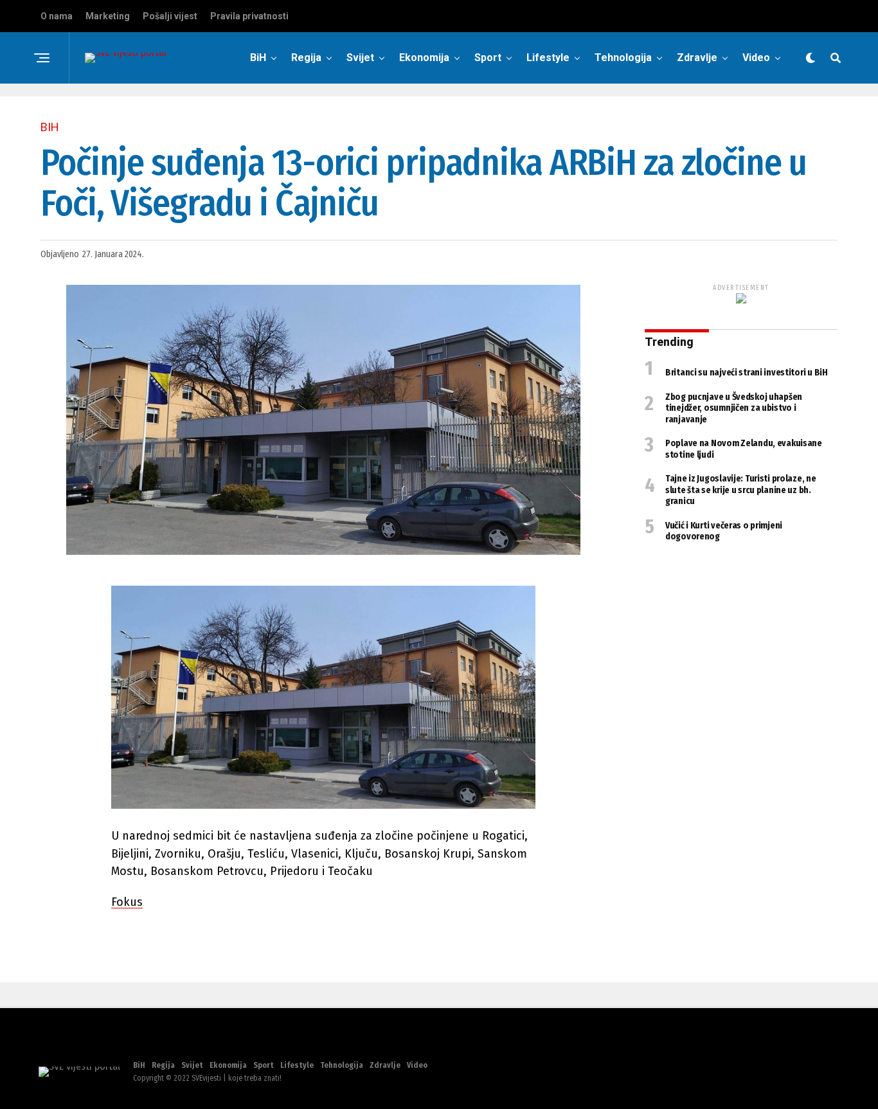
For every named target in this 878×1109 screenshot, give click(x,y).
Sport (487, 57)
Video (756, 57)
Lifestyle (547, 57)
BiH (258, 57)
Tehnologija (623, 57)
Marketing (107, 16)
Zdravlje (697, 57)
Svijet (360, 57)
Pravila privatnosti (249, 16)
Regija (306, 57)
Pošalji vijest (170, 16)
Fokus (127, 902)
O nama (56, 16)
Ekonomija (424, 57)
